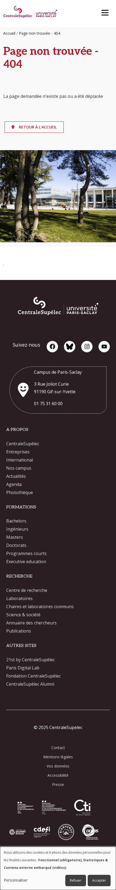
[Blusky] (69, 346)
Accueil (9, 33)
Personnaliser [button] (16, 880)
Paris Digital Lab (22, 668)
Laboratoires (19, 598)
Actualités (16, 476)
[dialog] (58, 868)
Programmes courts (26, 553)
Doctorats (16, 545)
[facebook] (52, 346)
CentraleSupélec (22, 444)
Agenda (14, 484)
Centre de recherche (26, 590)
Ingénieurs (17, 529)
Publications (18, 631)
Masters (14, 537)
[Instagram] (87, 346)
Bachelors (16, 521)
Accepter (99, 880)
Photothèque (19, 492)
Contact (58, 747)
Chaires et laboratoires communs (40, 607)
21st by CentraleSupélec (30, 660)
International (19, 460)
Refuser (75, 880)
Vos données (58, 766)
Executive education (26, 562)
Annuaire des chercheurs (31, 623)
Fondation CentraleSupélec (33, 676)
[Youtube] (104, 346)
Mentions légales (58, 756)
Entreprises (18, 452)
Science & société (23, 615)
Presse (58, 784)
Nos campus (18, 468)
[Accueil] (30, 12)
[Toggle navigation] (107, 11)
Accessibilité (58, 775)
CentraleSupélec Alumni (30, 684)
